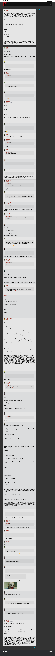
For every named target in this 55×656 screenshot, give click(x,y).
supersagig (7, 530)
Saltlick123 (8, 10)
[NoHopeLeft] (4, 48)
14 (34, 45)
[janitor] (4, 270)
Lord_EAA (7, 541)
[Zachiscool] (6, 295)
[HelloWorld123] (4, 102)
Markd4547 (7, 241)
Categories (49, 4)
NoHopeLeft (8, 47)
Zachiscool (9, 295)
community (11, 651)
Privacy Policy (21, 653)
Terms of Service (17, 653)
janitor (6, 288)
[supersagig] (4, 393)
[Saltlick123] (4, 11)
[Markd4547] (4, 225)
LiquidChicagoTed (9, 318)
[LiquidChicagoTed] (4, 319)
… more (15, 290)
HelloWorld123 (8, 101)
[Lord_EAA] (4, 542)
